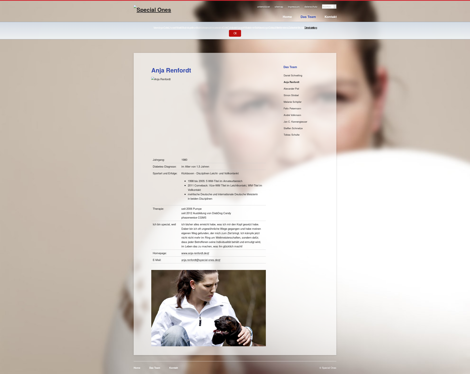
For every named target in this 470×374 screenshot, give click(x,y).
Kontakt (331, 16)
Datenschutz (310, 6)
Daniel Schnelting (293, 75)
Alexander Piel (291, 88)
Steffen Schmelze (293, 128)
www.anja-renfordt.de (194, 253)
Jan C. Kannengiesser (295, 121)
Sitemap (279, 6)
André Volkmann (292, 115)
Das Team (308, 16)
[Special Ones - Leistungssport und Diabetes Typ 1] (152, 19)
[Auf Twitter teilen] (258, 62)
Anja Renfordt (291, 82)
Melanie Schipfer (292, 102)
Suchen (335, 6)
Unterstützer (263, 6)
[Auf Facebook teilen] (255, 62)
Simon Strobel (291, 95)
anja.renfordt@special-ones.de (199, 260)
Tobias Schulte (291, 134)
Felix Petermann (292, 108)
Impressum (294, 6)
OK (235, 33)
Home (287, 16)
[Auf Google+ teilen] (262, 62)
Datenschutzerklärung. (310, 27)
